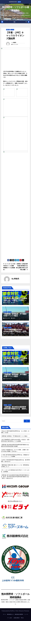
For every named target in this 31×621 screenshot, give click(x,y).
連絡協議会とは (10, 614)
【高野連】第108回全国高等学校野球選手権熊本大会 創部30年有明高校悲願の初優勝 (15, 409)
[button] (26, 21)
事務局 (14, 42)
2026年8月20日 (8, 378)
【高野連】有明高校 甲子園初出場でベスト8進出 (14, 315)
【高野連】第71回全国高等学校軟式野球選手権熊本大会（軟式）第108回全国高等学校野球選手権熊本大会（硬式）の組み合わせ (15, 476)
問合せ (22, 617)
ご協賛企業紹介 (16, 617)
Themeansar (26, 610)
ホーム (4, 614)
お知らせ (8, 29)
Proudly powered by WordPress (8, 610)
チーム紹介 (9, 617)
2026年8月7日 (8, 394)
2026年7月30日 (8, 411)
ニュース (12, 29)
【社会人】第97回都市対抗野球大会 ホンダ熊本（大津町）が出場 (15, 300)
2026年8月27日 (8, 362)
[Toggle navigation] (14, 22)
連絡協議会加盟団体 (19, 614)
